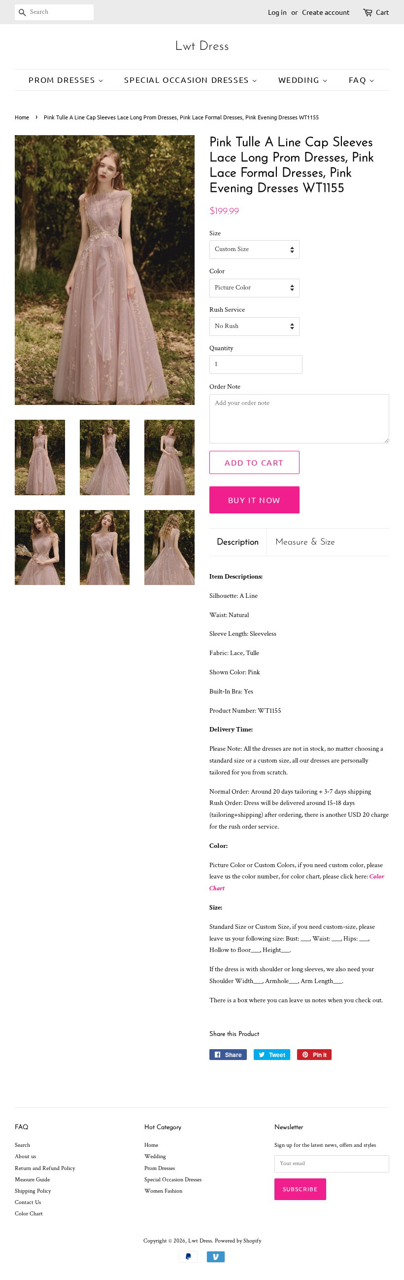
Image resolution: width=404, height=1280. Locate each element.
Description (238, 542)
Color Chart (29, 1213)
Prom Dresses (63, 79)
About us (25, 1156)
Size (215, 233)
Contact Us (28, 1202)
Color (217, 271)
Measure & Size (305, 542)
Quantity (221, 348)
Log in (277, 11)
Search (22, 1145)
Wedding (300, 79)
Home (22, 117)
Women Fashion (163, 1191)
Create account (326, 11)
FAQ (359, 79)
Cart (382, 11)
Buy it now (254, 500)
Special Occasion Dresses (188, 79)
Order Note (224, 386)
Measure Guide (32, 1179)
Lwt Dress (202, 46)
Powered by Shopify (238, 1240)
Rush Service (227, 309)
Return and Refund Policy (45, 1168)
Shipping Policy (33, 1191)
